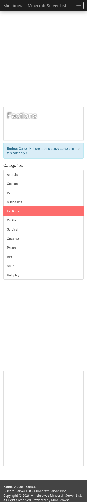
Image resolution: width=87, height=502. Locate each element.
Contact (31, 486)
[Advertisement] (43, 59)
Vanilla (11, 220)
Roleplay (13, 275)
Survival (12, 229)
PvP (9, 193)
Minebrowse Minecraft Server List (34, 5)
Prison (11, 247)
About (18, 486)
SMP (10, 266)
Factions (13, 211)
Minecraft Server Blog (50, 491)
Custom (12, 183)
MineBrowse (60, 500)
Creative (13, 238)
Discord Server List (17, 491)
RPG (10, 256)
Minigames (14, 202)
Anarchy (13, 174)
